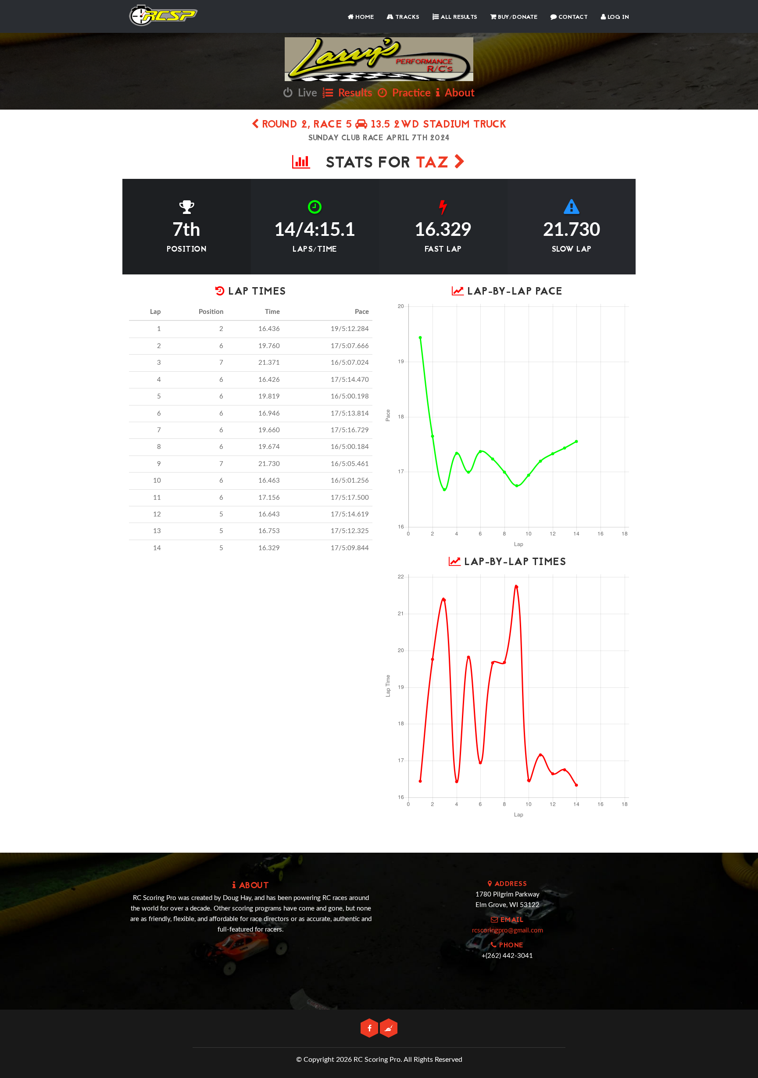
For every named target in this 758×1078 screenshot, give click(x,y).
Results (352, 93)
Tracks (406, 17)
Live (305, 93)
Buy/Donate (516, 17)
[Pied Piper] (388, 1028)
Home (364, 17)
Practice (409, 93)
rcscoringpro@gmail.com (507, 930)
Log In (617, 17)
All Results (458, 17)
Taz (434, 164)
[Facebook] (370, 1028)
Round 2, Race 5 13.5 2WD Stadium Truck (383, 125)
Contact (572, 17)
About (457, 93)
